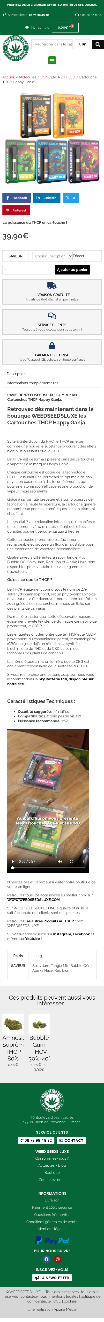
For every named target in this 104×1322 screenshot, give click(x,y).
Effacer (78, 256)
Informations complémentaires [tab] (32, 383)
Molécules (27, 77)
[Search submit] (98, 44)
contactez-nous (34, 1296)
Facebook (81, 934)
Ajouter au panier (72, 270)
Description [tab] (16, 374)
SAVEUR (15, 256)
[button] (52, 60)
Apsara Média (65, 1309)
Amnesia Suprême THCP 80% (14, 1048)
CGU (57, 1301)
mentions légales (63, 1296)
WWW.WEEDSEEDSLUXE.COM (33, 900)
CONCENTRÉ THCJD (57, 77)
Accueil (8, 77)
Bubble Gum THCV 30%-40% (41, 1048)
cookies (70, 1301)
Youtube (33, 939)
